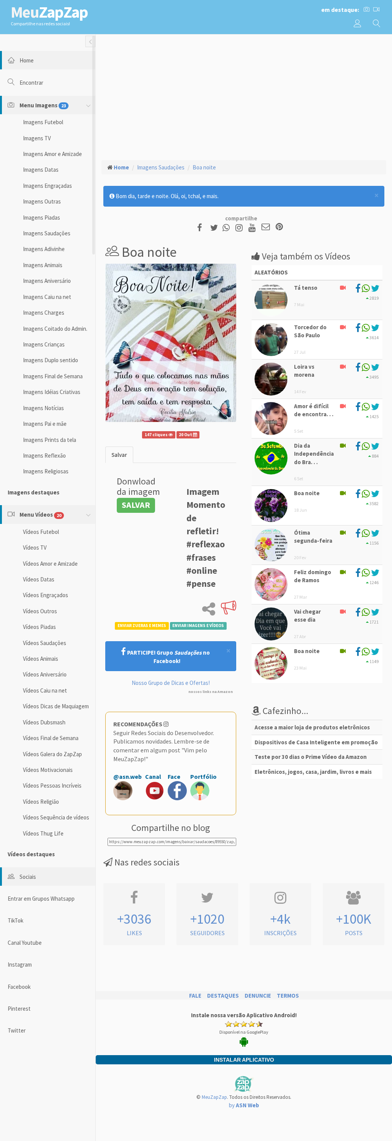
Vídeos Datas (38, 579)
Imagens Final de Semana (53, 376)
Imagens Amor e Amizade (52, 154)
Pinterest (19, 1008)
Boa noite (204, 167)
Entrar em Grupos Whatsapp (41, 898)
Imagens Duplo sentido (50, 360)
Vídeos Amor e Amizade (50, 563)
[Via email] (265, 227)
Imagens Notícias (43, 408)
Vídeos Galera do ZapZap (52, 754)
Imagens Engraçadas (47, 185)
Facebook (19, 986)
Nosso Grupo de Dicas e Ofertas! (171, 682)
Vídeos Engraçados (45, 595)
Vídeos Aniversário (45, 674)
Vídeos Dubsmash (44, 722)
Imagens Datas (41, 169)
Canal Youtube (25, 942)
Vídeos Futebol (41, 531)
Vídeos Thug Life (43, 833)
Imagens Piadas (41, 217)
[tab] (119, 455)
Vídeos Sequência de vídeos (56, 817)
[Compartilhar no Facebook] (202, 227)
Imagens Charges (43, 312)
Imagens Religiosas (46, 471)
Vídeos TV (35, 547)
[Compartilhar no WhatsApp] (227, 227)
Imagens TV (37, 138)
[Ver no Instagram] (240, 227)
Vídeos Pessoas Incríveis (52, 785)
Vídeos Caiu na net (45, 690)
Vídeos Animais (40, 658)
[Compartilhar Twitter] (215, 227)
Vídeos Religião (41, 801)
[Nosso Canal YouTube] (253, 227)
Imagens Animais (42, 265)
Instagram (20, 964)
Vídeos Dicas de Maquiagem (56, 706)
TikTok (15, 920)
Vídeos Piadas (39, 626)
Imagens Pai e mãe (45, 423)
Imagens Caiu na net (47, 296)
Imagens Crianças (44, 344)
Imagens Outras (42, 201)
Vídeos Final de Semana (50, 738)
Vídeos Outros (40, 611)
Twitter (17, 1030)
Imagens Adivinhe (44, 249)
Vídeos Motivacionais (48, 769)
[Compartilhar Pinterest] (279, 227)
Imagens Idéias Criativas (51, 392)
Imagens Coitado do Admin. (55, 328)
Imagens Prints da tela (49, 439)
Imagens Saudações (46, 233)
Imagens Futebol (43, 122)
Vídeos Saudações (44, 643)
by (244, 1105)
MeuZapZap (214, 1097)
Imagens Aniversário (47, 280)
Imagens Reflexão (44, 455)
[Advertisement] (243, 96)
